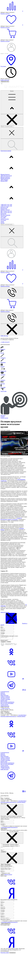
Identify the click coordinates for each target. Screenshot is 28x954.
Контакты (3, 694)
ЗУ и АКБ (3, 217)
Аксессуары (3, 216)
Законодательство (5, 706)
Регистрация (7, 864)
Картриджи (3, 213)
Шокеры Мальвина (5, 178)
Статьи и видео (4, 704)
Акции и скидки (5, 219)
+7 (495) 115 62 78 (5, 342)
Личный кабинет (21, 716)
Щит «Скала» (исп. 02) (6, 212)
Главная (2, 416)
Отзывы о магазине (5, 699)
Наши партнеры (4, 695)
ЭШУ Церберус (4, 179)
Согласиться (12, 952)
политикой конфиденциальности (9, 827)
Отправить (3, 641)
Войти (2, 874)
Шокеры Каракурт (5, 174)
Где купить (3, 220)
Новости (3, 692)
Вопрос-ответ (4, 700)
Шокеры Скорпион (5, 177)
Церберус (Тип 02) (5, 209)
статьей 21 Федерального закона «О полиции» (11, 518)
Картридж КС (4, 208)
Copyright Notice (22, 715)
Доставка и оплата (5, 698)
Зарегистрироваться (5, 923)
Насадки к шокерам (5, 215)
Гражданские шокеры (6, 150)
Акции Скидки (2, 222)
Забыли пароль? (8, 874)
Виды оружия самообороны (7, 702)
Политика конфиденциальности (8, 716)
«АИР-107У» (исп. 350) (6, 206)
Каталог (12, 91)
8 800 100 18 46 (4, 335)
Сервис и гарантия (5, 696)
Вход (2, 864)
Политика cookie (5, 952)
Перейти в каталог (5, 13)
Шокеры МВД (4, 181)
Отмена (8, 641)
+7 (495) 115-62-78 (5, 768)
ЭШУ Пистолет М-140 (6, 175)
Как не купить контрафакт (7, 703)
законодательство (5, 612)
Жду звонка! (4, 828)
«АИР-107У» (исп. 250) (6, 204)
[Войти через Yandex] (11, 898)
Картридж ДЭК (4, 207)
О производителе (5, 691)
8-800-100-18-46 (4, 769)
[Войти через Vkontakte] (11, 887)
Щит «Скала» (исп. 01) (6, 211)
